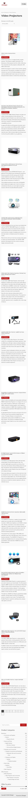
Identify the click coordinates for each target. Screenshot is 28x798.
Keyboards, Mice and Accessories (14, 753)
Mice (9, 755)
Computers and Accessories (10, 749)
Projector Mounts (10, 739)
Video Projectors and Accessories (12, 775)
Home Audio (6, 763)
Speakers (7, 765)
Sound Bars (9, 767)
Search (23, 725)
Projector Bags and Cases (13, 779)
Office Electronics (8, 773)
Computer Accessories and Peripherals (13, 751)
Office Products (4, 771)
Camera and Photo (8, 741)
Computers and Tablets (10, 757)
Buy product (5, 57)
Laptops (8, 759)
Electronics (3, 733)
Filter (4, 788)
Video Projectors (7, 769)
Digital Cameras (8, 743)
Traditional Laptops (12, 761)
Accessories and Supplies (9, 735)
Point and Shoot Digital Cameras (14, 747)
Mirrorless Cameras (11, 745)
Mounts (7, 737)
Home (2, 12)
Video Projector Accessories (13, 777)
